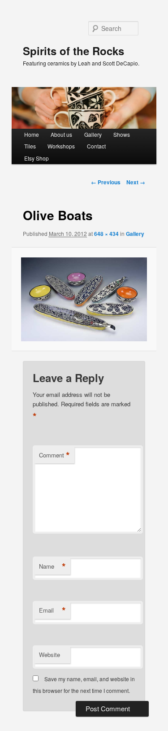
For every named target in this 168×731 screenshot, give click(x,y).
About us (61, 134)
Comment (54, 455)
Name (52, 566)
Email (52, 610)
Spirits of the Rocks (73, 50)
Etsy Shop (36, 158)
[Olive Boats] (83, 299)
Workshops (61, 146)
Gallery (93, 134)
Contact (96, 146)
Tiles (30, 146)
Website (49, 654)
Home (31, 134)
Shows (121, 134)
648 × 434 (106, 234)
